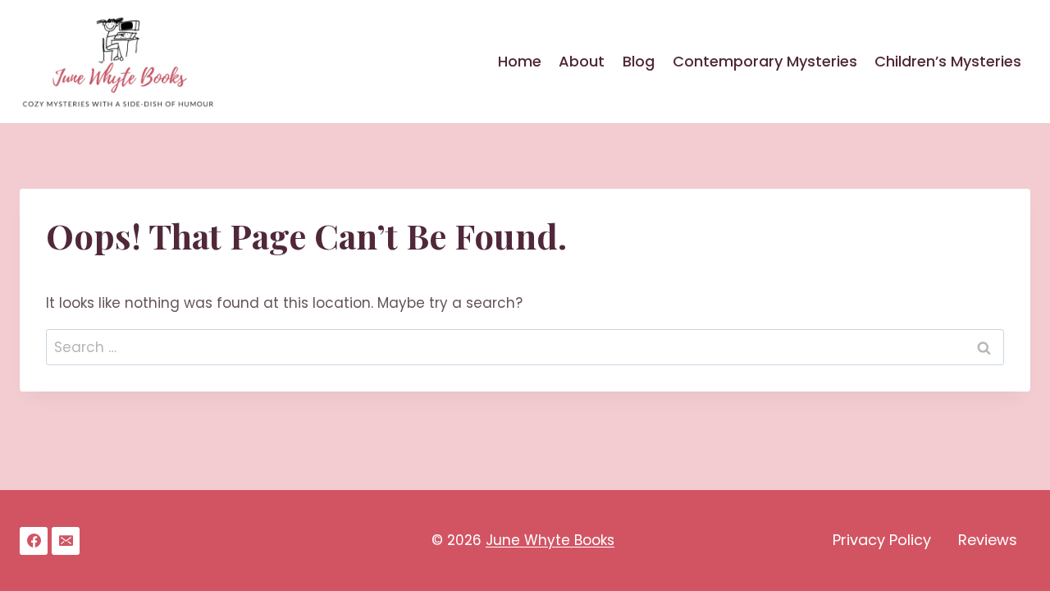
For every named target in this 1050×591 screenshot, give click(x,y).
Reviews (987, 539)
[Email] (66, 541)
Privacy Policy (882, 539)
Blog (639, 61)
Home (519, 61)
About (582, 61)
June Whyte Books (550, 540)
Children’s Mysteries (947, 61)
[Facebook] (34, 541)
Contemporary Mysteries (765, 61)
